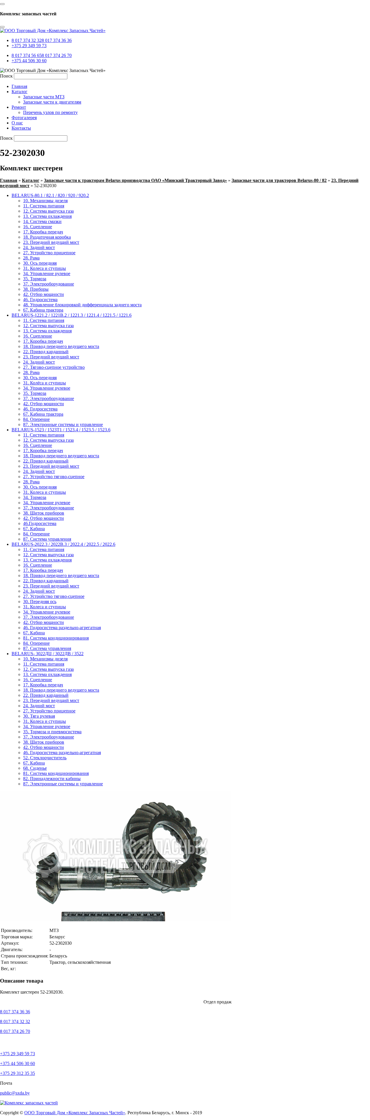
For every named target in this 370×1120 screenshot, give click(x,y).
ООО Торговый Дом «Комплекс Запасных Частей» (74, 1112)
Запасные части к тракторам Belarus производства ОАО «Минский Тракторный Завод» (135, 180)
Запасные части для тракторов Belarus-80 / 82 (279, 180)
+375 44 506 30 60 (29, 60)
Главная (8, 180)
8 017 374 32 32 (27, 40)
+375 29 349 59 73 (29, 45)
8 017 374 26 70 (57, 55)
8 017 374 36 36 (57, 40)
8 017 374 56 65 (27, 55)
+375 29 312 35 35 (17, 1073)
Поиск (6, 75)
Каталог (30, 180)
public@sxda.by (15, 1092)
